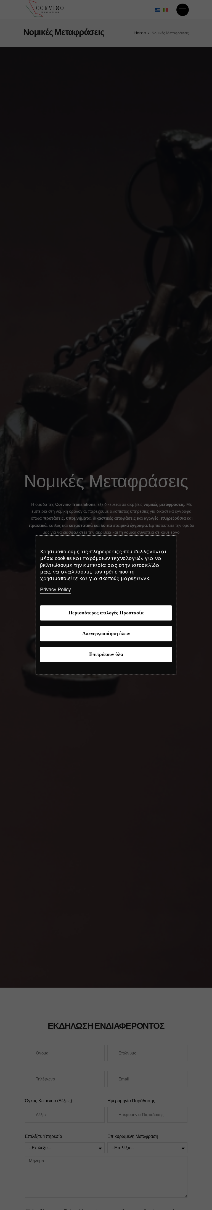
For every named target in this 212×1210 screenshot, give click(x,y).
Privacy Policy (55, 589)
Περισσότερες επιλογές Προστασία (106, 613)
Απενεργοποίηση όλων (106, 633)
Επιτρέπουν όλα (106, 654)
